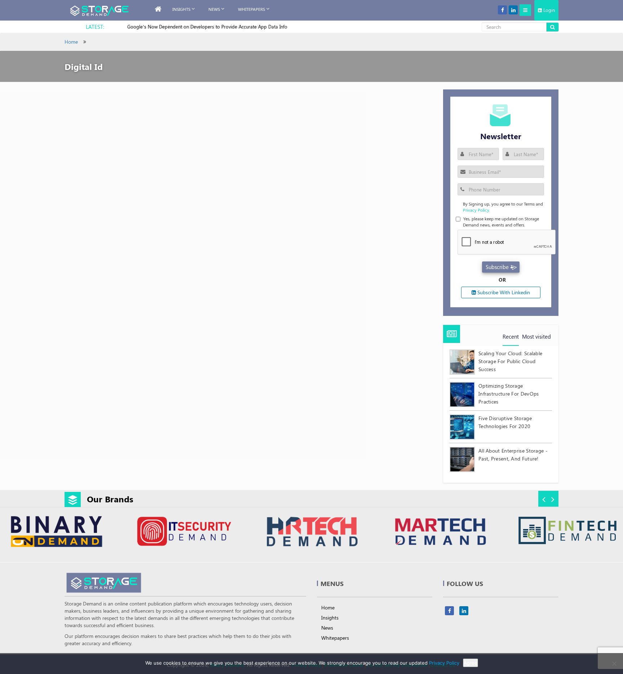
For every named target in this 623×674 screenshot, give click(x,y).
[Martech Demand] (440, 532)
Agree (470, 663)
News (214, 9)
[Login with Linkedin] (468, 176)
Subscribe (497, 266)
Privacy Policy (444, 663)
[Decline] (614, 663)
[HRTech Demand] (312, 532)
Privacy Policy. (476, 210)
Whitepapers (335, 637)
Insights (181, 9)
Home (71, 41)
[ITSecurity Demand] (184, 532)
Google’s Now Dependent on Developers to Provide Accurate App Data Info (207, 26)
